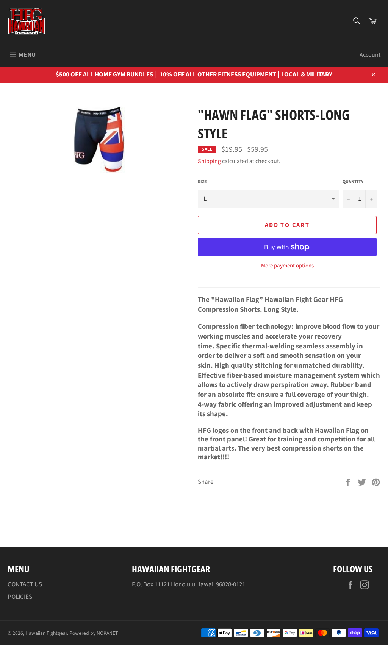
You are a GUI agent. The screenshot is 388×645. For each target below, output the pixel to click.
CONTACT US (25, 584)
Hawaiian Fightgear (46, 633)
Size (202, 182)
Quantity (353, 182)
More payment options (287, 266)
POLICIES (20, 596)
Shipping (209, 161)
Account (370, 55)
